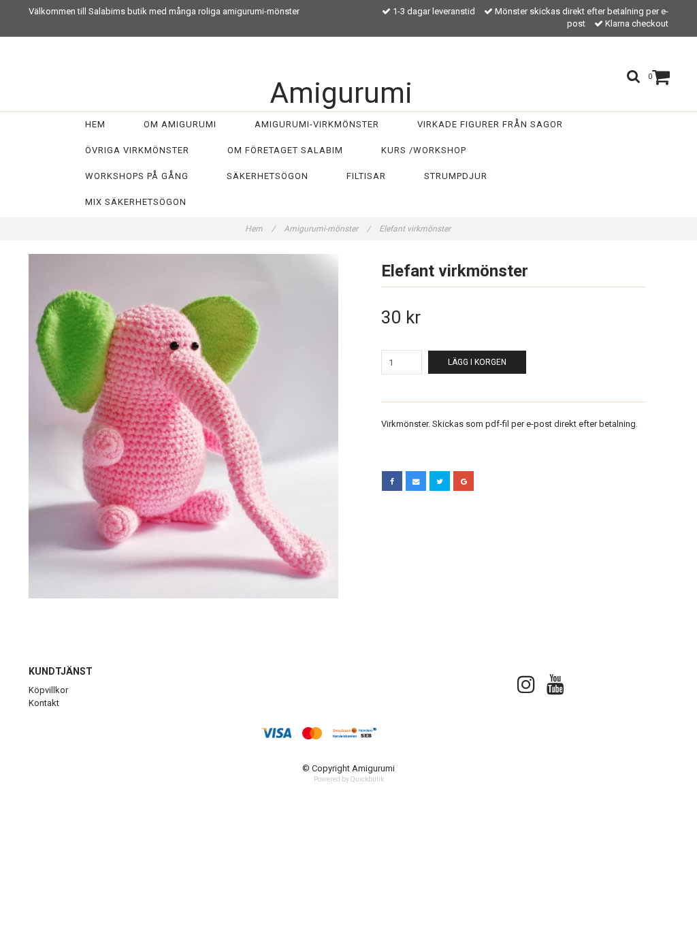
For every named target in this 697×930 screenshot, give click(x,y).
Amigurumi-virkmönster (317, 124)
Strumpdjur (455, 176)
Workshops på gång (137, 176)
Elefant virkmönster (416, 229)
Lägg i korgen (477, 362)
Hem (95, 124)
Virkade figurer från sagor (490, 124)
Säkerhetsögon (267, 176)
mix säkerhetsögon (136, 202)
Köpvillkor (48, 690)
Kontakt (44, 703)
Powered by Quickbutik (349, 779)
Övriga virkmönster (137, 150)
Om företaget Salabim (285, 150)
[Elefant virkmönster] (183, 426)
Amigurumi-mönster (327, 229)
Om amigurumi (180, 124)
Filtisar (366, 176)
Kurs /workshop (423, 150)
